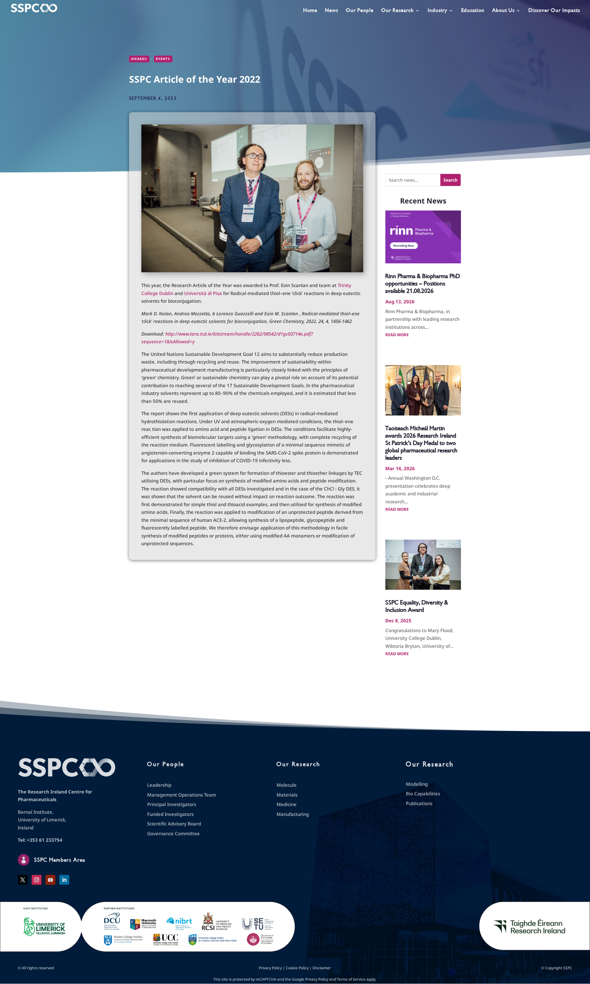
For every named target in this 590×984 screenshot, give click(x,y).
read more (397, 334)
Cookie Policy (297, 967)
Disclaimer (322, 967)
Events (163, 59)
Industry (437, 11)
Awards (139, 59)
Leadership (159, 785)
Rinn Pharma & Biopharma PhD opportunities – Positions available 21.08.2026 (422, 283)
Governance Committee (173, 833)
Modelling (417, 784)
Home (310, 11)
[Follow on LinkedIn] (64, 880)
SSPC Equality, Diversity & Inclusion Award (416, 606)
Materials (287, 795)
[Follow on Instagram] (36, 880)
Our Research (397, 11)
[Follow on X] (23, 880)
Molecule (287, 785)
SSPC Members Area (59, 859)
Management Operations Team (181, 795)
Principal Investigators (171, 804)
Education (473, 11)
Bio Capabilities (423, 793)
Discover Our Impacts (554, 11)
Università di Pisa (203, 293)
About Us (503, 11)
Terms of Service (351, 979)
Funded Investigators (170, 814)
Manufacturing (293, 814)
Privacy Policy (270, 967)
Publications (419, 803)
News (331, 11)
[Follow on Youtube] (50, 880)
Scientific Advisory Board (174, 824)
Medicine (287, 804)
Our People (360, 11)
